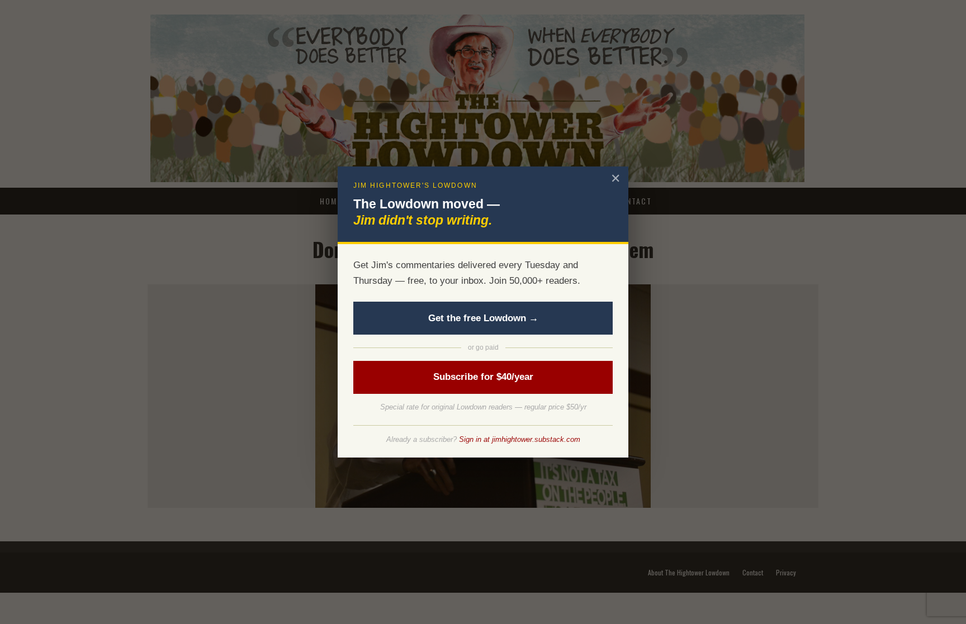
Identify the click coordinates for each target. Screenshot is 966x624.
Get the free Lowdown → (483, 318)
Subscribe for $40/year (483, 376)
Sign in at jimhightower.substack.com (519, 439)
